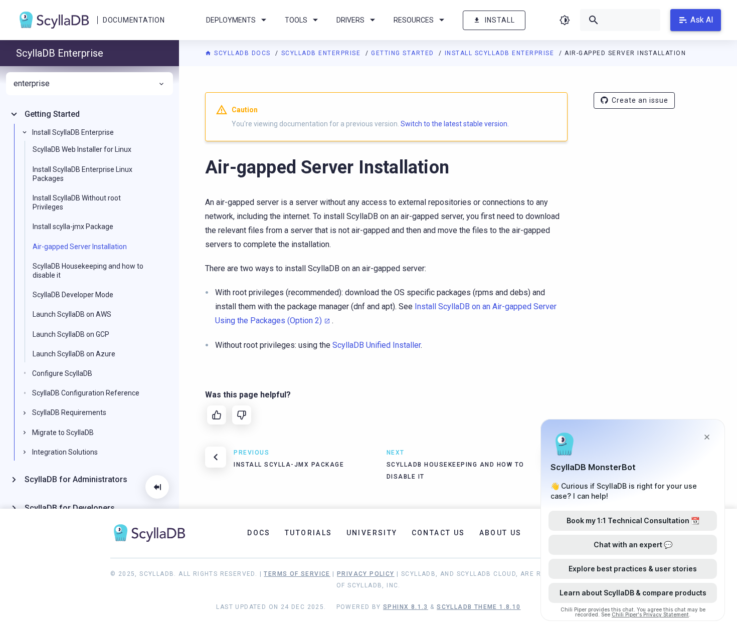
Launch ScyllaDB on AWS (72, 314)
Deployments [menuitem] (231, 20)
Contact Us (438, 533)
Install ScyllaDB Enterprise (501, 53)
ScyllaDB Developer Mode (73, 295)
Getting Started (403, 53)
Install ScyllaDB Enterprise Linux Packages (82, 173)
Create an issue (640, 100)
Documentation (133, 20)
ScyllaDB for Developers (70, 507)
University (372, 533)
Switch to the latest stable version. (455, 124)
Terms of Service (297, 573)
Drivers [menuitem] (350, 20)
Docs (259, 533)
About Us (500, 533)
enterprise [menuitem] (32, 84)
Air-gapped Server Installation (80, 246)
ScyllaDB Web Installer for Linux (82, 149)
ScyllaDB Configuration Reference (85, 393)
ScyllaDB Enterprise (322, 53)
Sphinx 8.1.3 (405, 606)
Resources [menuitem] (414, 20)
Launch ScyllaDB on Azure (74, 353)
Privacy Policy (366, 573)
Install (500, 20)
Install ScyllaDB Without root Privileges (77, 202)
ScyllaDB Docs (242, 53)
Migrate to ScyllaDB (63, 432)
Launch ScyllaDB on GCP (71, 334)
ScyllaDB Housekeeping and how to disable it (88, 270)
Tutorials (308, 533)
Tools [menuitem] (296, 20)
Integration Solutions (65, 452)
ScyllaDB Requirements (69, 412)
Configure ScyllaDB (62, 373)
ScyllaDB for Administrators (76, 479)
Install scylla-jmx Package (73, 227)
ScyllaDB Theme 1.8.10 (478, 606)
